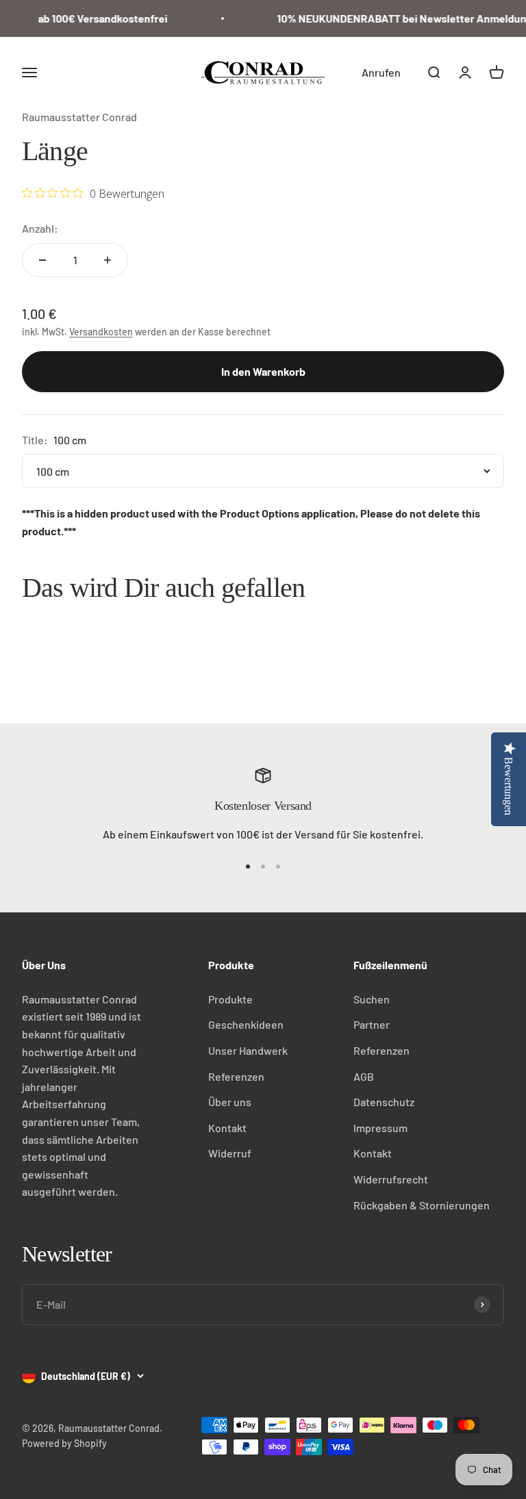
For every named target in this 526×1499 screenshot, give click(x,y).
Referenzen (236, 1076)
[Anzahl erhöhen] (107, 260)
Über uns (229, 1101)
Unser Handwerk (248, 1050)
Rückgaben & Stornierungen (421, 1205)
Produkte (230, 998)
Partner (371, 1024)
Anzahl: (40, 228)
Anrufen (381, 72)
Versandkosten (101, 331)
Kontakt (227, 1127)
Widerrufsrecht (390, 1179)
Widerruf (229, 1153)
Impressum (380, 1127)
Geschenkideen (246, 1024)
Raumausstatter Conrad (79, 116)
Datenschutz (383, 1101)
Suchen (371, 998)
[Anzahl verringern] (42, 260)
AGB (363, 1076)
